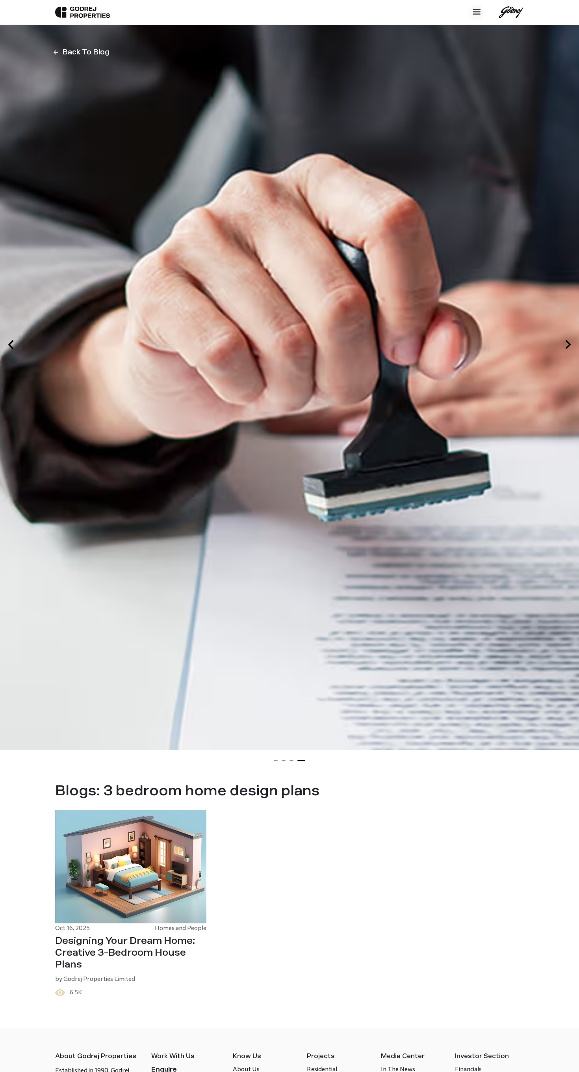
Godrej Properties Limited (99, 978)
